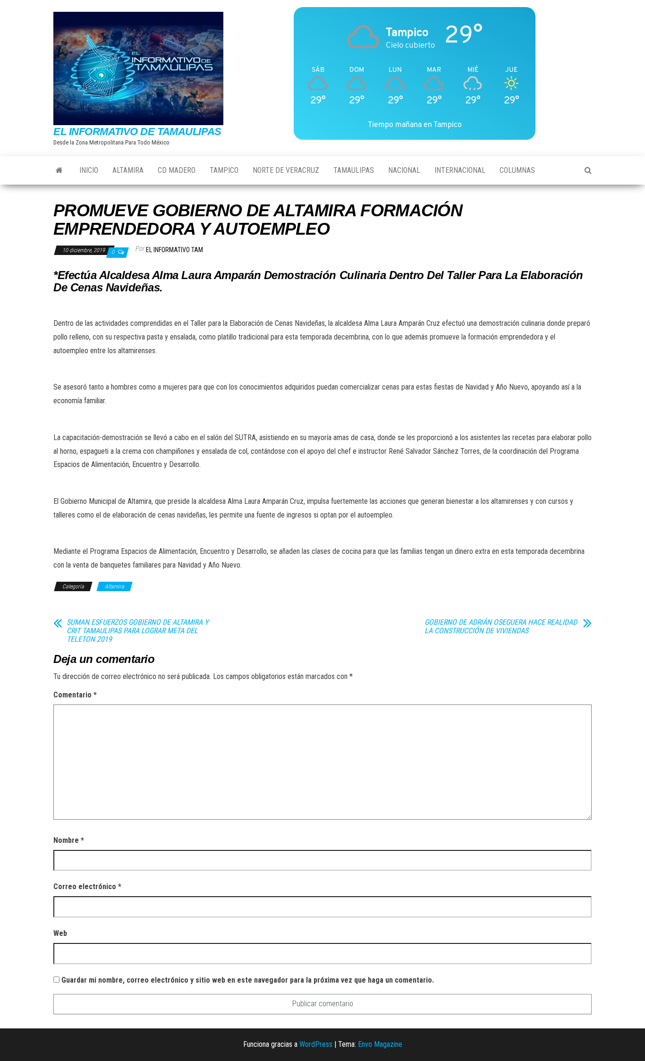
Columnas (517, 170)
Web (60, 933)
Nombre (68, 840)
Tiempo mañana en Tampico (415, 124)
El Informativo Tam (174, 250)
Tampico (224, 170)
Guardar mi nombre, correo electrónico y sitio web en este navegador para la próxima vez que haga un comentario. (247, 980)
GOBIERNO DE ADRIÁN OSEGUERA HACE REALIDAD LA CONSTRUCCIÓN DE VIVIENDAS (500, 626)
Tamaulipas (353, 170)
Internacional (459, 170)
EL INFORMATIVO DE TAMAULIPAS (137, 131)
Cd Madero (176, 170)
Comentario (75, 694)
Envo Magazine (380, 1044)
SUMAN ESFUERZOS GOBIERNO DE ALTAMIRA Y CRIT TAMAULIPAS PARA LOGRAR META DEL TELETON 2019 (137, 631)
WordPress (315, 1044)
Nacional (404, 170)
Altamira (128, 170)
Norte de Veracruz (286, 170)
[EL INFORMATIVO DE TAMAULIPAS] (59, 170)
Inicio (88, 170)
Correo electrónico (87, 886)
